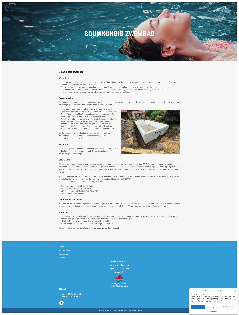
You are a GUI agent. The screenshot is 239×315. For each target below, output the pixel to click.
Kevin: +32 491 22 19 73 (70, 294)
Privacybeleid (213, 311)
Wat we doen (64, 250)
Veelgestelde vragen (119, 261)
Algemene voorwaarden (119, 269)
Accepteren (198, 307)
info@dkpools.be (68, 289)
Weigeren (213, 307)
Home (61, 247)
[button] (235, 291)
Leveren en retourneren (119, 265)
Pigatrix (139, 310)
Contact (62, 258)
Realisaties (63, 254)
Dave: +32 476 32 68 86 (70, 296)
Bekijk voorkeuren (228, 307)
